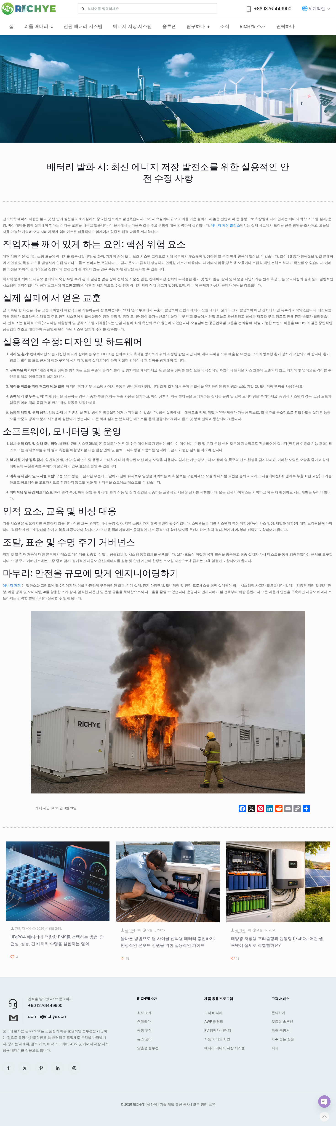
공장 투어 (144, 1030)
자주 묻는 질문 (283, 1039)
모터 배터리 (213, 1012)
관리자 (20, 928)
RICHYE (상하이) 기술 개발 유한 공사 (161, 1104)
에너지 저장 (12, 585)
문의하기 (278, 1012)
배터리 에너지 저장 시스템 (224, 1048)
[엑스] (251, 809)
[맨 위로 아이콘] (324, 1116)
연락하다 (144, 1021)
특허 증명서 (281, 1030)
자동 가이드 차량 (217, 1039)
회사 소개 (144, 1012)
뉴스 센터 (144, 1039)
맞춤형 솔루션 (148, 1048)
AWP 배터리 (213, 1021)
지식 (275, 1048)
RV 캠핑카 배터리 (217, 1030)
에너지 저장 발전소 (225, 225)
